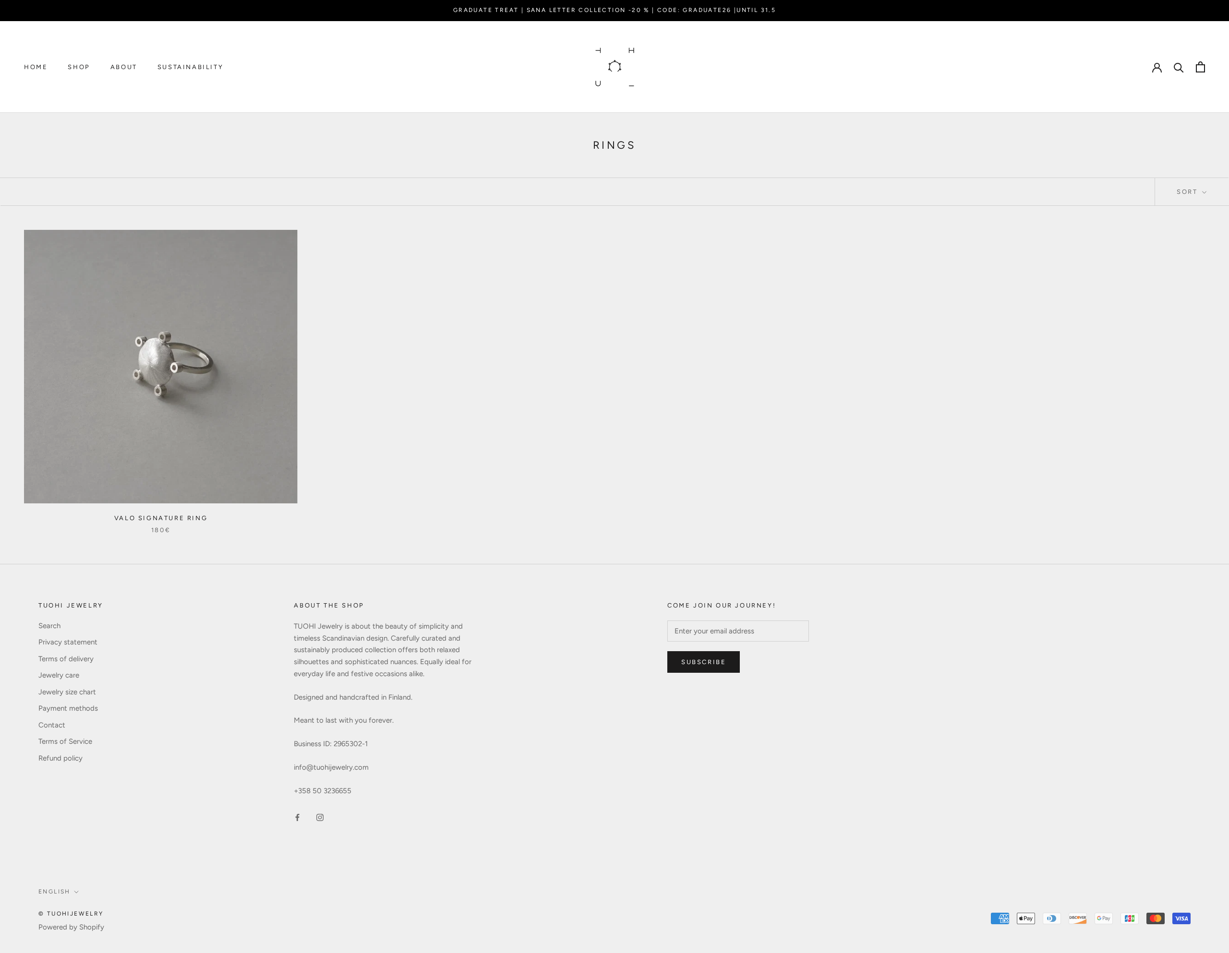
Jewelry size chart (67, 692)
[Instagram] (320, 817)
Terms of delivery (66, 659)
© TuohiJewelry (71, 913)
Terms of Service (65, 741)
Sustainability (190, 67)
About (123, 67)
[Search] (1179, 67)
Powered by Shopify (71, 927)
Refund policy (60, 758)
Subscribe (703, 662)
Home (36, 67)
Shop (79, 67)
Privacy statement (67, 642)
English (54, 891)
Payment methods (68, 708)
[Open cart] (1200, 66)
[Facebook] (297, 817)
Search (49, 625)
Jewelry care (58, 675)
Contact (51, 725)
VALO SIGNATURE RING (160, 518)
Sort (1188, 191)
